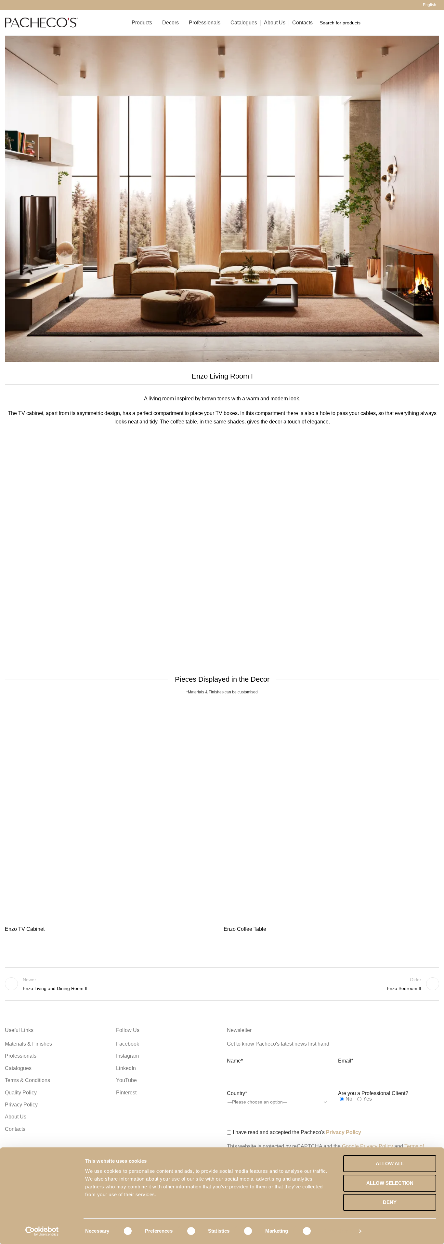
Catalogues (18, 1068)
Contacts (15, 1129)
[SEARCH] (431, 22)
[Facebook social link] (8, 5)
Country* (237, 1093)
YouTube (126, 1080)
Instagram (127, 1056)
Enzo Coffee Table (245, 929)
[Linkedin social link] (38, 5)
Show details (338, 1231)
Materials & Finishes (28, 1044)
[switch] (186, 1231)
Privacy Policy (21, 1104)
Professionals (20, 1056)
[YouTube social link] (23, 5)
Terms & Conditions (27, 1080)
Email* (345, 1060)
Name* (235, 1060)
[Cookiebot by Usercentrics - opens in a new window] (42, 1231)
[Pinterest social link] (31, 5)
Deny (390, 1202)
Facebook (127, 1044)
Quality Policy (21, 1092)
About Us (15, 1116)
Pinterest (126, 1092)
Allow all (390, 1163)
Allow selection (389, 1183)
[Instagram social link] (16, 5)
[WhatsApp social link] (46, 5)
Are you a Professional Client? (373, 1093)
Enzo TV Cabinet (25, 929)
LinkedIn (126, 1068)
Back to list (222, 983)
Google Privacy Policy (367, 1146)
